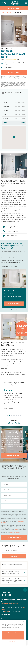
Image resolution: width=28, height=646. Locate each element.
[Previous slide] (3, 31)
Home (3, 12)
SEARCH (14, 556)
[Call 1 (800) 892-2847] (5, 3)
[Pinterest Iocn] (16, 423)
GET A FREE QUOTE (14, 8)
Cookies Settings (13, 641)
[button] (14, 614)
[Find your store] (2, 3)
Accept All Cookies (13, 632)
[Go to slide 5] (14, 415)
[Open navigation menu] (26, 3)
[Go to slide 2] (9, 415)
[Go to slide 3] (11, 415)
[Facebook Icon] (9, 423)
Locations (9, 12)
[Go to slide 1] (7, 415)
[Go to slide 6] (16, 415)
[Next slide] (25, 31)
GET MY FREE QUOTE (14, 538)
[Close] (24, 622)
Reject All (13, 637)
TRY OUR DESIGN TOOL (14, 455)
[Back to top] (25, 590)
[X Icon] (12, 423)
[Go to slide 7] (18, 415)
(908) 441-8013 (8, 68)
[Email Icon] (19, 423)
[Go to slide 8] (20, 415)
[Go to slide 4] (13, 415)
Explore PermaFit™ (14, 303)
